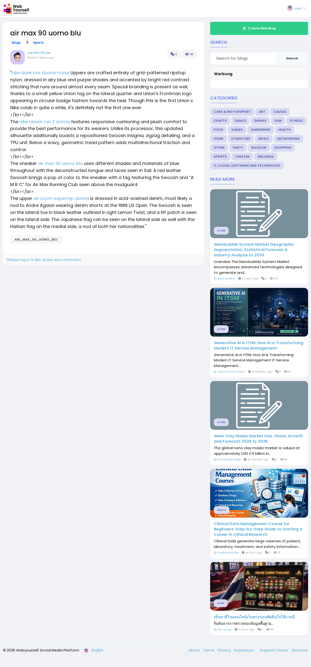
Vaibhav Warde (228, 552)
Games (237, 129)
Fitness (296, 120)
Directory (300, 650)
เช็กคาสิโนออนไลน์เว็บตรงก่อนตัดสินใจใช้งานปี (254, 617)
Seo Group (224, 629)
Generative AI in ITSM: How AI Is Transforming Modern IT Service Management (258, 345)
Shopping (283, 147)
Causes (279, 111)
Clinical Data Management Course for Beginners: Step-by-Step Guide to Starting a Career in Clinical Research (258, 529)
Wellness (266, 156)
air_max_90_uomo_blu (36, 239)
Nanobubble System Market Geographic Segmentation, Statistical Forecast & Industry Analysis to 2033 (254, 250)
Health (284, 129)
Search (292, 58)
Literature (240, 138)
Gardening (260, 129)
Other (219, 147)
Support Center (274, 650)
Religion (258, 147)
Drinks (260, 120)
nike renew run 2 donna (44, 122)
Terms (209, 650)
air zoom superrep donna (61, 198)
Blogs (16, 43)
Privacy (225, 650)
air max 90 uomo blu (60, 163)
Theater (242, 156)
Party (238, 147)
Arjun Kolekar (226, 278)
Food (218, 129)
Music (263, 138)
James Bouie (39, 52)
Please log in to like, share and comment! (44, 259)
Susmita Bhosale (229, 459)
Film (278, 120)
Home (218, 138)
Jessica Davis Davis (231, 372)
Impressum (244, 650)
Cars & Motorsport (232, 111)
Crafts (220, 120)
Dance (240, 120)
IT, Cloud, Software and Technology (247, 165)
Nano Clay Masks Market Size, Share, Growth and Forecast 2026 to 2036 (258, 438)
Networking (288, 138)
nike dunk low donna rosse (40, 73)
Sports (38, 43)
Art (262, 111)
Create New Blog (262, 28)
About (195, 650)
